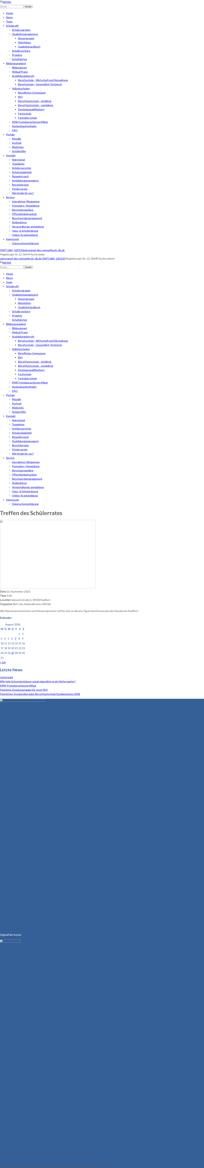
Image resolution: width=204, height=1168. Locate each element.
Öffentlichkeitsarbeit (24, 214)
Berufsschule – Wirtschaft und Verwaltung (43, 80)
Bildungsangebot (16, 63)
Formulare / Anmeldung (25, 205)
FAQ (14, 130)
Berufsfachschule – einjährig (34, 101)
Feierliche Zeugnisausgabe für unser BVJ (24, 689)
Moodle (16, 138)
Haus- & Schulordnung (25, 230)
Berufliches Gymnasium (32, 92)
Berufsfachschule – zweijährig (35, 105)
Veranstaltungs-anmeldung (28, 226)
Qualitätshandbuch (29, 46)
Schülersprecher (21, 168)
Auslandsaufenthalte (24, 126)
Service (10, 197)
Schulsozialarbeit (22, 172)
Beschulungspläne (22, 209)
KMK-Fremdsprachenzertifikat (18, 685)
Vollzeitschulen (21, 88)
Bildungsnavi (19, 67)
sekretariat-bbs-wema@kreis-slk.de (44, 250)
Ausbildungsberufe (23, 76)
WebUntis (18, 147)
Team (9, 21)
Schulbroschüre (21, 50)
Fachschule (24, 113)
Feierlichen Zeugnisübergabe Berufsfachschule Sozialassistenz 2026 (40, 694)
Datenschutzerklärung (25, 243)
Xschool (16, 143)
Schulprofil (12, 25)
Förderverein (19, 189)
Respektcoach (20, 176)
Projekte (17, 55)
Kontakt (11, 155)
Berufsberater (20, 184)
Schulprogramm (21, 30)
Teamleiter (18, 163)
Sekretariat (18, 159)
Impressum (12, 239)
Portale (10, 134)
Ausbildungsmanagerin (25, 180)
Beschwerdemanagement (27, 218)
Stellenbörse (19, 222)
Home (9, 13)
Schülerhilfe (19, 151)
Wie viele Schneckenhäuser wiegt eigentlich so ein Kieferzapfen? (38, 681)
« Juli (3, 662)
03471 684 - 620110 (11, 250)
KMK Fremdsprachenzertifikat (30, 122)
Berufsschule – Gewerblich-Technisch (40, 84)
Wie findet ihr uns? (23, 193)
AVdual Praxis (20, 71)
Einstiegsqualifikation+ (31, 109)
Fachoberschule (27, 117)
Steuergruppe (26, 38)
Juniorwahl (6, 677)
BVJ (20, 96)
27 (12, 653)
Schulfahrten (19, 59)
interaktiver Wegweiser (26, 201)
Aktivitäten (24, 42)
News (9, 17)
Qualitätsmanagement (25, 34)
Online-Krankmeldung (25, 235)
